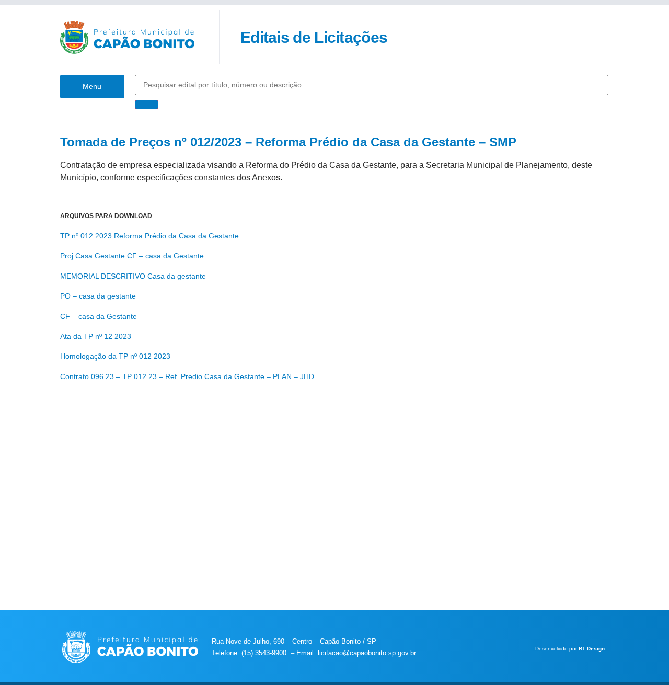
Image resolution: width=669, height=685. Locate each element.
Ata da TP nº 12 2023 (95, 336)
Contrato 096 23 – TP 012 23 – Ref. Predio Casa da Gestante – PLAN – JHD (187, 376)
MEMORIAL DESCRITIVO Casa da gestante (133, 276)
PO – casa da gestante (98, 296)
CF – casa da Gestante (165, 256)
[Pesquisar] (146, 104)
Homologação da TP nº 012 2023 (115, 356)
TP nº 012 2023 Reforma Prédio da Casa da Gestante (149, 236)
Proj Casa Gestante (92, 256)
